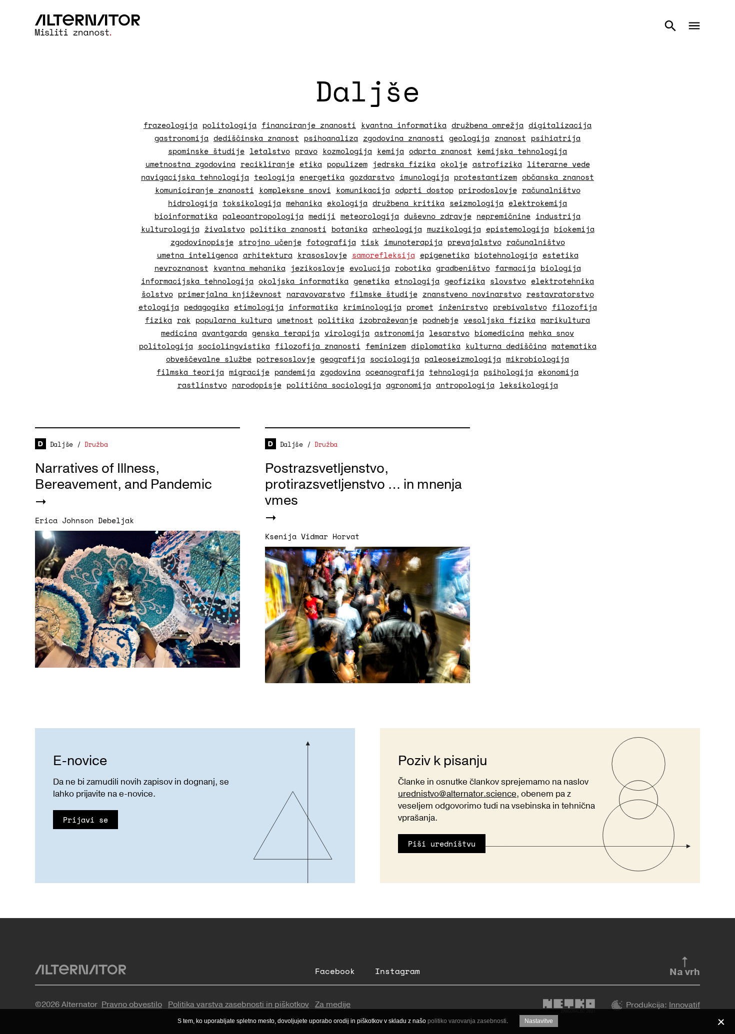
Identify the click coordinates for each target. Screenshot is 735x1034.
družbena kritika (408, 202)
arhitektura (267, 254)
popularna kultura (234, 319)
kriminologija (372, 306)
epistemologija (517, 228)
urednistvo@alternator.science (457, 794)
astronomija (399, 332)
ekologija (347, 202)
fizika (158, 319)
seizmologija (477, 202)
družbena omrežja (488, 124)
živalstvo (224, 228)
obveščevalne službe (209, 358)
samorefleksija (383, 254)
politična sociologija (333, 384)
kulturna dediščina (506, 345)
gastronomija (181, 137)
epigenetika (445, 254)
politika (336, 319)
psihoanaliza (331, 137)
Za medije (332, 1004)
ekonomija (558, 371)
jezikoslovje (317, 267)
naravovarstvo (315, 293)
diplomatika (435, 345)
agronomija (408, 384)
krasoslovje (322, 254)
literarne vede (558, 163)
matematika (574, 345)
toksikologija (251, 202)
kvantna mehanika (250, 267)
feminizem (386, 345)
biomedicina (499, 332)
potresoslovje (285, 358)
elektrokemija (537, 202)
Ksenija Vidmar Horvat (312, 536)
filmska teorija (190, 371)
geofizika (464, 280)
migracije (249, 371)
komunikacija (363, 189)
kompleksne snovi (295, 189)
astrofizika (497, 163)
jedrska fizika (404, 163)
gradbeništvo (463, 267)
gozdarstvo (372, 176)
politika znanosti (288, 228)
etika (311, 163)
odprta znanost (440, 150)
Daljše (61, 444)
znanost (510, 137)
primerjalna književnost (230, 293)
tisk (370, 241)
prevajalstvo (475, 241)
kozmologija (347, 150)
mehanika (304, 202)
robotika (413, 267)
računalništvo (551, 189)
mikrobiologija (537, 358)
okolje (454, 163)
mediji (322, 215)
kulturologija (170, 228)
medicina (179, 332)
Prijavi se (85, 819)
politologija (229, 124)
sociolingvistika (234, 345)
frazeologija (171, 124)
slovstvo (508, 280)
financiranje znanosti (309, 124)
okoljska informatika (303, 280)
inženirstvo (463, 306)
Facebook (335, 971)
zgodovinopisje (202, 241)
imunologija (424, 176)
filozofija (574, 306)
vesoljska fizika (500, 319)
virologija (347, 332)
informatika (313, 306)
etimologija (259, 306)
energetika (322, 176)
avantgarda (224, 332)
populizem (347, 163)
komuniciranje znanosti (204, 189)
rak (183, 319)
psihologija (508, 371)
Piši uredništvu (442, 843)
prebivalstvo (520, 306)
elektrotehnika (562, 280)
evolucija (370, 267)
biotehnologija (506, 254)
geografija (342, 358)
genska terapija (286, 332)
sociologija (395, 358)
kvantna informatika (403, 124)
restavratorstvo (560, 293)
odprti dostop (424, 189)
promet (420, 306)
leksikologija (529, 384)
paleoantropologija (263, 215)
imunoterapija (413, 241)
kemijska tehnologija (522, 150)
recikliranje (267, 163)
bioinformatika (186, 215)
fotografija (331, 241)
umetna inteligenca (197, 254)
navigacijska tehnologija (195, 176)
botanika (350, 228)
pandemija (294, 371)
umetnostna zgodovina (191, 163)
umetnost (295, 319)
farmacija (515, 267)
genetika (372, 280)
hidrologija (193, 202)
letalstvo (270, 150)
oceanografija (395, 371)
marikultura (565, 319)
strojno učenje (270, 241)
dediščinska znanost (256, 137)
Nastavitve (538, 1021)
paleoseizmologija (462, 358)
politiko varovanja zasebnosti (467, 1021)
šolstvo (157, 293)
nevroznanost (181, 267)
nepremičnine (503, 215)
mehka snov (551, 332)
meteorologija (369, 215)
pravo (306, 150)
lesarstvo (449, 332)
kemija (390, 150)
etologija (158, 306)
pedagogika (206, 306)
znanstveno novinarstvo (472, 293)
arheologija (397, 228)
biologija (560, 267)
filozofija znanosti (317, 345)
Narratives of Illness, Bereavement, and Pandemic (123, 476)
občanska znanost (558, 176)
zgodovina (340, 371)
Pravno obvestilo (132, 1004)
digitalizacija (560, 124)
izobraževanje (388, 319)
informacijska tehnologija (197, 280)
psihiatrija (555, 137)
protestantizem (485, 176)
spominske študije (206, 150)
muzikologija (454, 228)
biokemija (574, 228)
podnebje (440, 319)
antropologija (465, 384)
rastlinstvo (202, 384)
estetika (560, 254)
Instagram (397, 971)
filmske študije (384, 293)
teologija (274, 176)
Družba (96, 444)
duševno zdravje (438, 215)
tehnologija (453, 371)
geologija (469, 137)
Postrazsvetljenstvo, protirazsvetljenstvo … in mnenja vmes (363, 484)
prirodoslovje (487, 189)
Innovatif (684, 1005)
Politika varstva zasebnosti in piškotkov (238, 1004)
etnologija (417, 280)
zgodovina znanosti (403, 137)
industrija (558, 215)
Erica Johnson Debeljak (84, 520)
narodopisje (257, 384)
